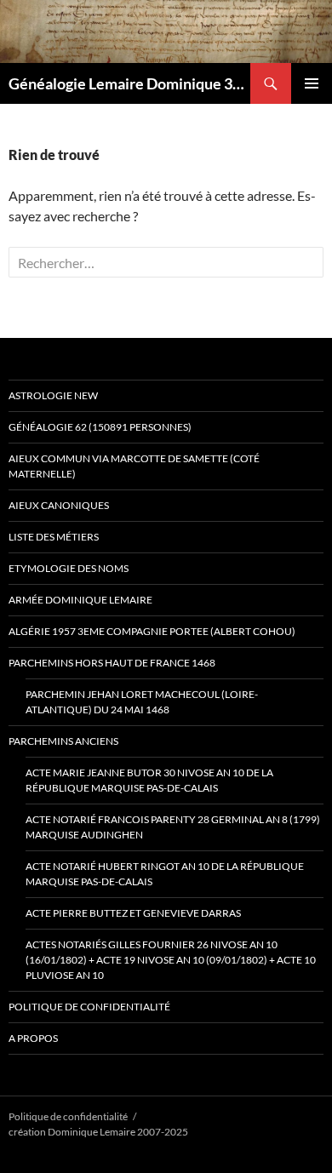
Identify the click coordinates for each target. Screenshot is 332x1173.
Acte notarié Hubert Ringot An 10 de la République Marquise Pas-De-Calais (165, 874)
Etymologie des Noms (69, 568)
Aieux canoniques (59, 505)
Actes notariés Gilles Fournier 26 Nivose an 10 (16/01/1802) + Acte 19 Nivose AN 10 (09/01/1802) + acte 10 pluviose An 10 (171, 959)
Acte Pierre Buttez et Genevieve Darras (133, 913)
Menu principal (311, 83)
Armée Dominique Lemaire (80, 599)
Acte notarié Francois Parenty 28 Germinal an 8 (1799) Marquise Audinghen (173, 827)
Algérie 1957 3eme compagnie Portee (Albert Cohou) (152, 631)
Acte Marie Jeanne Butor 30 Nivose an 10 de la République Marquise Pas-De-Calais (149, 780)
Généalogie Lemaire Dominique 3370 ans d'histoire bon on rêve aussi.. (129, 83)
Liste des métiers (54, 536)
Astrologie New (53, 395)
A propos (33, 1038)
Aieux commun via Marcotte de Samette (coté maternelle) (134, 466)
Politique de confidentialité (89, 1006)
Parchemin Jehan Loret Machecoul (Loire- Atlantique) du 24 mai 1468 (142, 702)
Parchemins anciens (63, 741)
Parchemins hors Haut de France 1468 (112, 662)
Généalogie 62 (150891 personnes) (100, 427)
